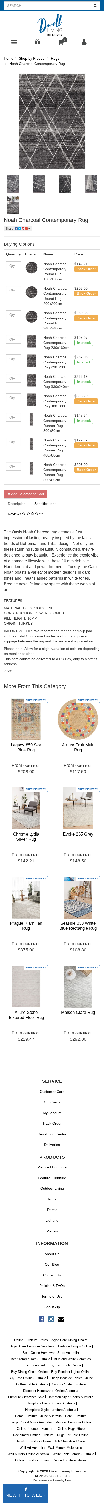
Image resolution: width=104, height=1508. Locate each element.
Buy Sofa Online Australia (27, 1378)
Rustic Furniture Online (34, 1441)
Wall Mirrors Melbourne (65, 1448)
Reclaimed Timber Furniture (33, 1435)
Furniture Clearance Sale (26, 1397)
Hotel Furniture (76, 1416)
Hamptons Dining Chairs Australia (50, 1403)
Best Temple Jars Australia (30, 1359)
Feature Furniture (52, 1178)
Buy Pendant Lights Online (70, 1372)
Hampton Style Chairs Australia (70, 1397)
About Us (52, 1254)
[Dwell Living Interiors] (52, 25)
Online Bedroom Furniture (35, 1429)
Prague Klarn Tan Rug (26, 926)
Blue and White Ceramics (72, 1359)
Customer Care (52, 1091)
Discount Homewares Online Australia (50, 1391)
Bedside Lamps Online (74, 1346)
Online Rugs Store (71, 1429)
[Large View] (13, 184)
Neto (68, 1480)
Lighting (52, 1220)
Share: (10, 228)
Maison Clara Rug (78, 1012)
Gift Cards (52, 1102)
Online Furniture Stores (31, 1340)
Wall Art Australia (32, 1448)
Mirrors (52, 1231)
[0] (61, 43)
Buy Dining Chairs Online (29, 1372)
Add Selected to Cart (27, 494)
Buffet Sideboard (32, 1365)
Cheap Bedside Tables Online (71, 1378)
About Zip (52, 1307)
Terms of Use (52, 1296)
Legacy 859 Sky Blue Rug (26, 747)
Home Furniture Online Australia (38, 1416)
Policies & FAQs (52, 1286)
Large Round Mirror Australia (31, 1422)
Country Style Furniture (69, 1384)
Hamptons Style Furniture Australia (50, 1410)
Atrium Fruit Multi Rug (78, 747)
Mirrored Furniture (52, 1167)
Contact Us (52, 1275)
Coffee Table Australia (32, 1384)
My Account (52, 1113)
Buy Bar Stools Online (64, 1365)
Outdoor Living (52, 1188)
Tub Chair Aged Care (69, 1441)
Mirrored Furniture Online (73, 1422)
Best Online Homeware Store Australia (51, 1353)
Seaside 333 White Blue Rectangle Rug (78, 926)
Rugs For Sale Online (72, 1435)
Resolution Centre (52, 1134)
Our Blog (52, 1264)
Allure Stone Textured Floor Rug (26, 1015)
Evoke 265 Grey (78, 834)
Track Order (52, 1123)
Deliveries (52, 1145)
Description (17, 504)
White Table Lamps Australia (73, 1454)
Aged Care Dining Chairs (69, 1340)
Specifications (45, 504)
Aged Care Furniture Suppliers (33, 1346)
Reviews (15, 514)
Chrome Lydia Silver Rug (26, 837)
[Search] (95, 5)
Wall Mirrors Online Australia (28, 1454)
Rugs (52, 1199)
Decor (52, 1210)
